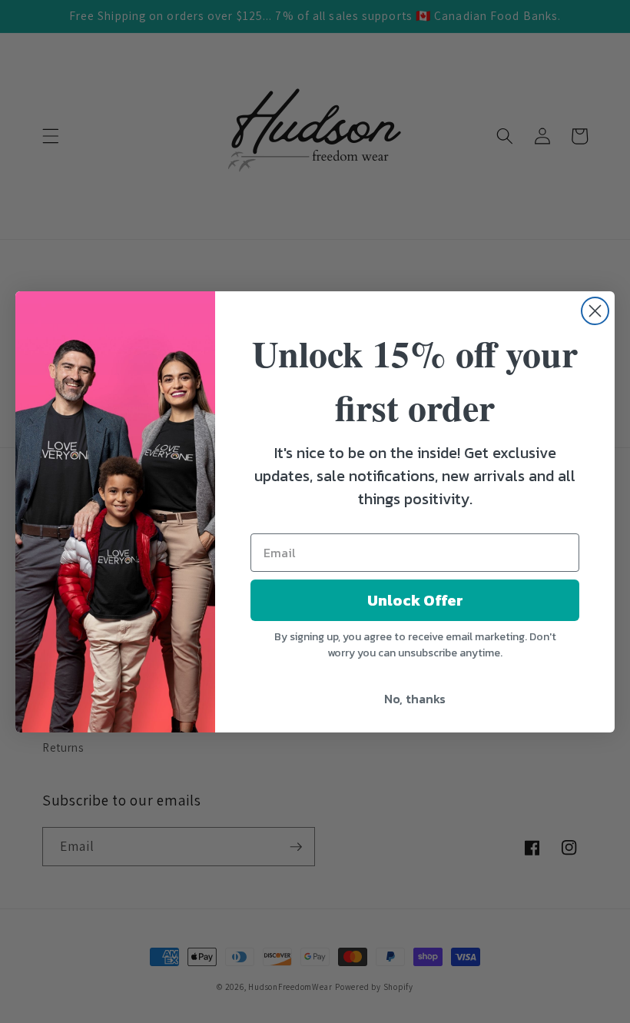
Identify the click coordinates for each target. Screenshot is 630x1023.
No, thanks (415, 698)
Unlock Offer (415, 600)
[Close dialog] (595, 310)
